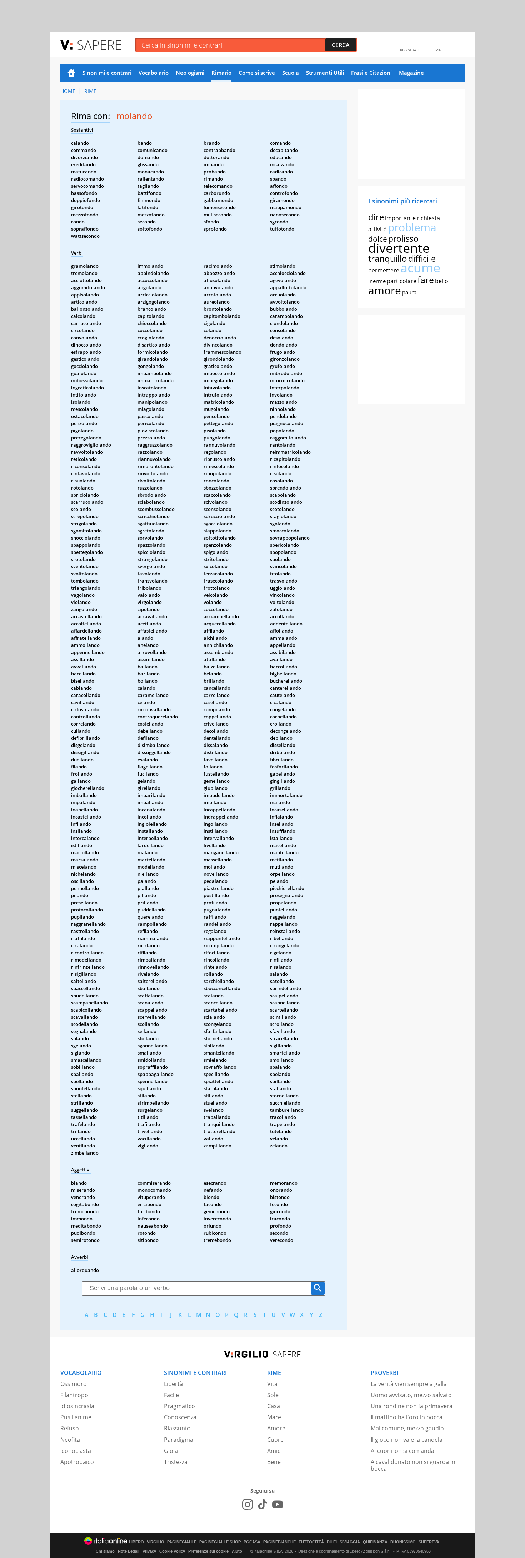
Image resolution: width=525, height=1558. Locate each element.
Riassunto (177, 1428)
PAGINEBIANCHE (279, 1542)
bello (441, 281)
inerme (377, 281)
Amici (274, 1451)
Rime (90, 91)
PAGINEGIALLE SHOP (220, 1542)
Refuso (69, 1428)
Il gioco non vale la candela (406, 1440)
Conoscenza (180, 1417)
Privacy (149, 1551)
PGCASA (252, 1542)
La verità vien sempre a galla (409, 1384)
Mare (274, 1417)
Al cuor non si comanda (402, 1451)
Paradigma (178, 1440)
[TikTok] (262, 1504)
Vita (272, 1384)
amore (384, 290)
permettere (383, 270)
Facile (171, 1395)
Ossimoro (73, 1384)
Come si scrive (257, 72)
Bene (274, 1462)
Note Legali (128, 1551)
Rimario (221, 72)
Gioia (171, 1451)
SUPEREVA (429, 1542)
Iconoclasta (75, 1451)
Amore (276, 1428)
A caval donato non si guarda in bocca (413, 1465)
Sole (273, 1395)
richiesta (428, 218)
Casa (273, 1406)
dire (376, 217)
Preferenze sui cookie (208, 1551)
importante (400, 218)
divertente (399, 248)
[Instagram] (247, 1504)
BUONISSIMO (403, 1542)
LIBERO (136, 1542)
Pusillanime (75, 1417)
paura (409, 292)
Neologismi (190, 72)
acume (420, 267)
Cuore (275, 1440)
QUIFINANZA (375, 1542)
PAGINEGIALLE (181, 1542)
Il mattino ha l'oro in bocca (406, 1417)
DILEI (332, 1542)
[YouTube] (277, 1504)
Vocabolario (154, 72)
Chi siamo (105, 1551)
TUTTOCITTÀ (311, 1542)
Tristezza (176, 1462)
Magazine (411, 72)
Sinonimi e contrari (106, 72)
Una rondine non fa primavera (411, 1406)
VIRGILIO (155, 1542)
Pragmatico (179, 1406)
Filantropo (74, 1395)
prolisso (403, 238)
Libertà (173, 1384)
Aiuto (237, 1551)
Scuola (290, 72)
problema (412, 227)
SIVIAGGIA (350, 1542)
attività (377, 229)
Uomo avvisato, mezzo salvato (411, 1395)
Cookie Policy (172, 1551)
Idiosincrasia (77, 1406)
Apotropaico (77, 1462)
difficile (422, 258)
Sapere (99, 44)
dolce (377, 239)
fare (426, 280)
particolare (401, 281)
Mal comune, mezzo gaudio (407, 1428)
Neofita (70, 1440)
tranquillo (387, 258)
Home (71, 73)
